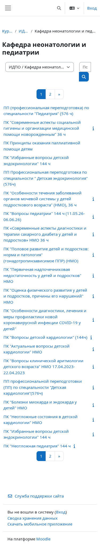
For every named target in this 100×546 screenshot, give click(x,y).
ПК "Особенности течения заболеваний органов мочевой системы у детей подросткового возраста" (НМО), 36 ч (42, 198)
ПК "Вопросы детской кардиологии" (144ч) (45, 337)
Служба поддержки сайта (39, 496)
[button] (59, 8)
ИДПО (24, 31)
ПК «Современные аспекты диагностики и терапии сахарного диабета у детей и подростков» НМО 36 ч (44, 234)
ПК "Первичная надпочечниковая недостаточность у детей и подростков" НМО (42, 275)
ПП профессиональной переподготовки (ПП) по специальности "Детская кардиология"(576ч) (42, 387)
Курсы (7, 31)
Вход (92, 8)
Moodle (43, 538)
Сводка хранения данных (32, 518)
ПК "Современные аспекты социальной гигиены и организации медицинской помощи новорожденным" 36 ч (42, 128)
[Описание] (94, 128)
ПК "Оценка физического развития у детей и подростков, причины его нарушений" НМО (45, 296)
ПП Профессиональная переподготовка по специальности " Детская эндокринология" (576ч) (45, 178)
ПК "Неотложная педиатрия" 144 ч (37, 446)
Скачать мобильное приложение (39, 524)
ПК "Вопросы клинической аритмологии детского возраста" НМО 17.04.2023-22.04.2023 (43, 366)
